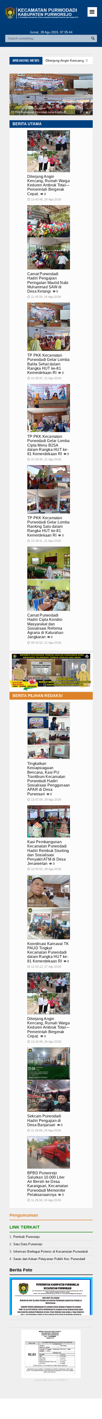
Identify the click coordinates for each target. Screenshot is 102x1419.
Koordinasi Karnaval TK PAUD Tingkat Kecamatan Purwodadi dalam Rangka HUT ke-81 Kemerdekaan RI (48, 952)
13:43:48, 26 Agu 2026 (44, 199)
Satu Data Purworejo (27, 1244)
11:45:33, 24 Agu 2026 (44, 297)
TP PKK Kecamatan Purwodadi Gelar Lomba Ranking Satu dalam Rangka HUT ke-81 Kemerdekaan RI (48, 526)
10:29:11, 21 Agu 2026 (44, 541)
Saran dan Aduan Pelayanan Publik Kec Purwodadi (49, 1259)
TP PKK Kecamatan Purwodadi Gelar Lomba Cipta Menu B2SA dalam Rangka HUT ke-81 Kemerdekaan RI (48, 445)
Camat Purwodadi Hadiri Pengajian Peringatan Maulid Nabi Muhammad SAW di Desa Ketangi (47, 282)
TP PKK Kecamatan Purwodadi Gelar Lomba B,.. (39, 112)
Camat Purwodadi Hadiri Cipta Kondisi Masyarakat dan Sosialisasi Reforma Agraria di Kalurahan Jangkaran (45, 626)
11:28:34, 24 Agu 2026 (44, 1200)
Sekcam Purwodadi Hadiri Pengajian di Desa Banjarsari (44, 1120)
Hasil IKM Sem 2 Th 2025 (51, 1380)
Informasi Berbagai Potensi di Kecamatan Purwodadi (50, 1251)
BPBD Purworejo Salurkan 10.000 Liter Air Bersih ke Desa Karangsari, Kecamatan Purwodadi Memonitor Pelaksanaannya (47, 1184)
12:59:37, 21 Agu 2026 (44, 378)
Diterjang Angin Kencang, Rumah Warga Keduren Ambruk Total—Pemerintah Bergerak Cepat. (48, 185)
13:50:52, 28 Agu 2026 (44, 869)
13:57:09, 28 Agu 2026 (44, 799)
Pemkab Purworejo (26, 1237)
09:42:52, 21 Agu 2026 (44, 642)
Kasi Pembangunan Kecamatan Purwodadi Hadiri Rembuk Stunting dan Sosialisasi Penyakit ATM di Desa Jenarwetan (48, 853)
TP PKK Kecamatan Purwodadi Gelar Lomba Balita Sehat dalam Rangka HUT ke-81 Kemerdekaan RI (48, 364)
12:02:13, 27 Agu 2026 (44, 966)
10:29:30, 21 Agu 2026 (44, 459)
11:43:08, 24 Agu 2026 (44, 1130)
